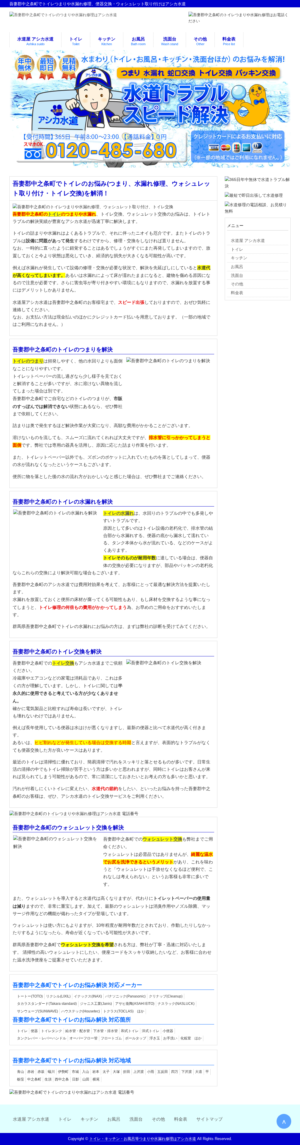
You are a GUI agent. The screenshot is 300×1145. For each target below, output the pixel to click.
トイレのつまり (28, 360)
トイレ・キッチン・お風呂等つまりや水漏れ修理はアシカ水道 (142, 1138)
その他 (158, 1119)
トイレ (54, 213)
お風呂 (113, 1119)
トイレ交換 (63, 662)
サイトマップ (209, 1119)
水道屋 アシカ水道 (31, 1119)
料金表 (180, 1119)
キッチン (89, 1119)
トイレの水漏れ (118, 513)
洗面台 (136, 1119)
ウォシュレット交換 (162, 838)
